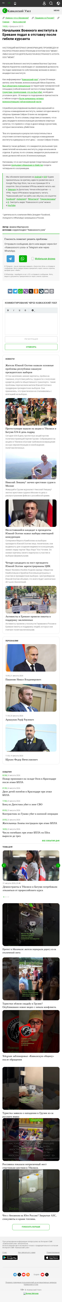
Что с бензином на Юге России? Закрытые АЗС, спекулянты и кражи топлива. (29, 1217)
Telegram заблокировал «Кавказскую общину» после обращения (28, 1057)
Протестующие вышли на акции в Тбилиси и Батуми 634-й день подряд (30, 430)
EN (9, 3)
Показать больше (31, 1227)
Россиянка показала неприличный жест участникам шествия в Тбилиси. (24, 1165)
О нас (4, 1253)
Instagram (21, 199)
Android (38, 177)
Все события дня (51, 841)
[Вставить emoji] (32, 310)
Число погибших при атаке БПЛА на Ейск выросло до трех (26, 834)
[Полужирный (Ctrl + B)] (8, 310)
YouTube (11, 205)
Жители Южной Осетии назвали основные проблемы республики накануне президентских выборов (29, 368)
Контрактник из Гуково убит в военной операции (30, 813)
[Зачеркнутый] (25, 310)
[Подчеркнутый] (19, 310)
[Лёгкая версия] (15, 3)
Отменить (31, 347)
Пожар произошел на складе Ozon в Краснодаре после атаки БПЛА (29, 780)
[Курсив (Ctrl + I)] (14, 310)
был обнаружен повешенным (16, 86)
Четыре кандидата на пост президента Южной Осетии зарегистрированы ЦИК (27, 564)
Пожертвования (53, 1253)
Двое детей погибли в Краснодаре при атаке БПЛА (27, 793)
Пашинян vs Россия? (44, 18)
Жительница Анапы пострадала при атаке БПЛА (29, 823)
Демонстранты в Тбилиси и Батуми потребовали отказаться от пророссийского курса (30, 888)
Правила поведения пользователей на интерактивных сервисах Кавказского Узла (31, 1284)
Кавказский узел (30, 79)
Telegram (12, 189)
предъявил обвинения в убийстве (27, 165)
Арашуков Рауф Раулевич (19, 719)
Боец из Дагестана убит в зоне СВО (22, 804)
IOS (45, 177)
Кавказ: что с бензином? (17, 18)
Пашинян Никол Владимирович (23, 679)
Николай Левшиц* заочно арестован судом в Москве (30, 483)
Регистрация (31, 339)
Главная (5, 22)
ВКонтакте (33, 199)
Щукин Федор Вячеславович (21, 759)
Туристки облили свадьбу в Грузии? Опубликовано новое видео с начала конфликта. (29, 1005)
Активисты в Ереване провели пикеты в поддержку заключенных (28, 618)
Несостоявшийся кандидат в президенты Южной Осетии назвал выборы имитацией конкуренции (29, 533)
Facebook (10, 199)
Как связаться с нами (26, 1253)
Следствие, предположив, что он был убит (22, 92)
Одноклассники (47, 199)
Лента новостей (19, 22)
